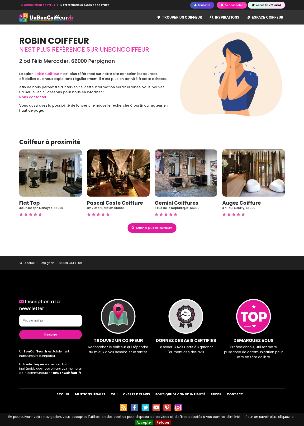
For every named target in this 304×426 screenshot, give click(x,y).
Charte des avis (136, 394)
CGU (114, 394)
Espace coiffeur (267, 17)
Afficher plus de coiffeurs (153, 228)
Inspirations (226, 17)
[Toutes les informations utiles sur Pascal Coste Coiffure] (118, 172)
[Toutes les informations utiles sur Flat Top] (50, 172)
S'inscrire (50, 334)
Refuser (163, 422)
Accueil (63, 394)
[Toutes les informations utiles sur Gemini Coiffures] (186, 172)
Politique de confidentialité (180, 394)
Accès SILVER (268, 5)
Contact (235, 394)
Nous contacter (33, 97)
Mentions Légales (90, 394)
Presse (215, 394)
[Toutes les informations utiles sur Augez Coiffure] (253, 172)
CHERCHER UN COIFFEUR (40, 5)
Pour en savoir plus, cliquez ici (270, 416)
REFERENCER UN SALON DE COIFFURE (85, 5)
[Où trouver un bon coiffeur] (46, 17)
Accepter (144, 422)
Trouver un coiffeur (181, 17)
